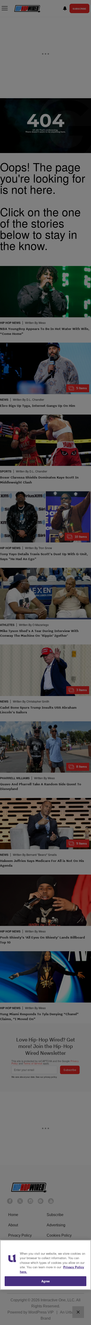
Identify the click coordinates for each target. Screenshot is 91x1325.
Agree (45, 1281)
